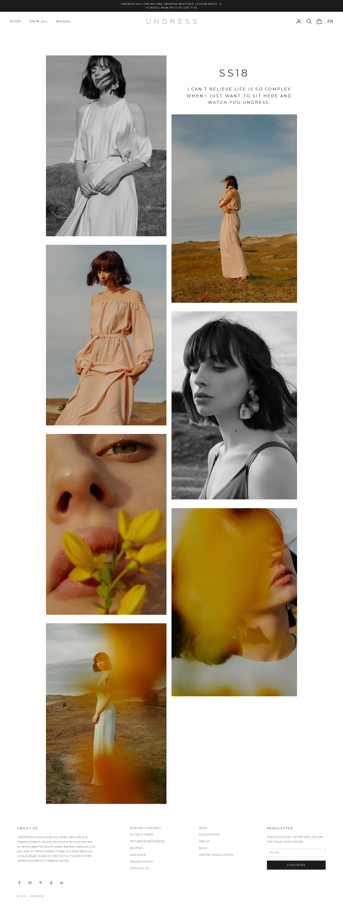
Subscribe (296, 865)
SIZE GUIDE (138, 855)
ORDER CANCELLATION (216, 855)
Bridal (64, 21)
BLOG (203, 848)
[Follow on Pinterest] (41, 883)
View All (38, 21)
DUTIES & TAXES (141, 834)
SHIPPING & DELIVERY (145, 828)
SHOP (203, 828)
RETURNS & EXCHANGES (147, 841)
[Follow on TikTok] (51, 883)
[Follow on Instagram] (30, 883)
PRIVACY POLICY (142, 861)
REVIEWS (136, 848)
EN (330, 21)
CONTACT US (139, 868)
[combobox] (329, 21)
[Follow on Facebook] (19, 883)
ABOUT (204, 841)
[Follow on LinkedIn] (62, 883)
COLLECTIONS (209, 834)
